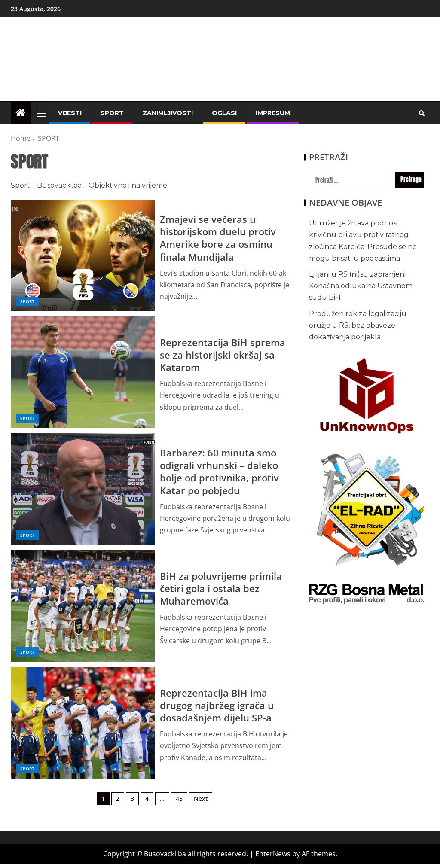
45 (179, 798)
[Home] (20, 113)
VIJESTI (70, 113)
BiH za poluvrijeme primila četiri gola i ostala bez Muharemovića (221, 588)
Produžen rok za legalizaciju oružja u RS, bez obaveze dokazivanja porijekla (357, 325)
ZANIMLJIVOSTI (168, 113)
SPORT (112, 113)
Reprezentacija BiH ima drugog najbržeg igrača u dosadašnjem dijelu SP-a (217, 705)
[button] (40, 113)
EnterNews (272, 853)
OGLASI (224, 113)
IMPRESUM (273, 113)
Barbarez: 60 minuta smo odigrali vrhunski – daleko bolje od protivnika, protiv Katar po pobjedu (219, 471)
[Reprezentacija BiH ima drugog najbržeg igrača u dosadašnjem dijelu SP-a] (83, 723)
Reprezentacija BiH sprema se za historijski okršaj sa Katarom (222, 355)
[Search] (421, 113)
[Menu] (40, 113)
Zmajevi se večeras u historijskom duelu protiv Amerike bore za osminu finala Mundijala (218, 238)
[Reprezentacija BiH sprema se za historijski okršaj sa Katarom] (83, 372)
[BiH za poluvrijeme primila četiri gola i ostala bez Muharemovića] (83, 606)
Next (201, 798)
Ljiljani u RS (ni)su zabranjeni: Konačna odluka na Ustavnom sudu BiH (360, 285)
